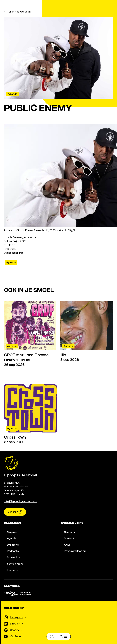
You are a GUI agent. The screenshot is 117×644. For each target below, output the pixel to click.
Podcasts (13, 551)
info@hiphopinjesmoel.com (20, 501)
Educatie (12, 570)
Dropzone (13, 544)
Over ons (69, 532)
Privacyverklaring (75, 551)
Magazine (13, 532)
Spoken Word (15, 563)
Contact (69, 538)
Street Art (13, 557)
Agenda (12, 94)
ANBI (67, 544)
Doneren (13, 511)
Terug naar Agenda (19, 11)
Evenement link (13, 252)
